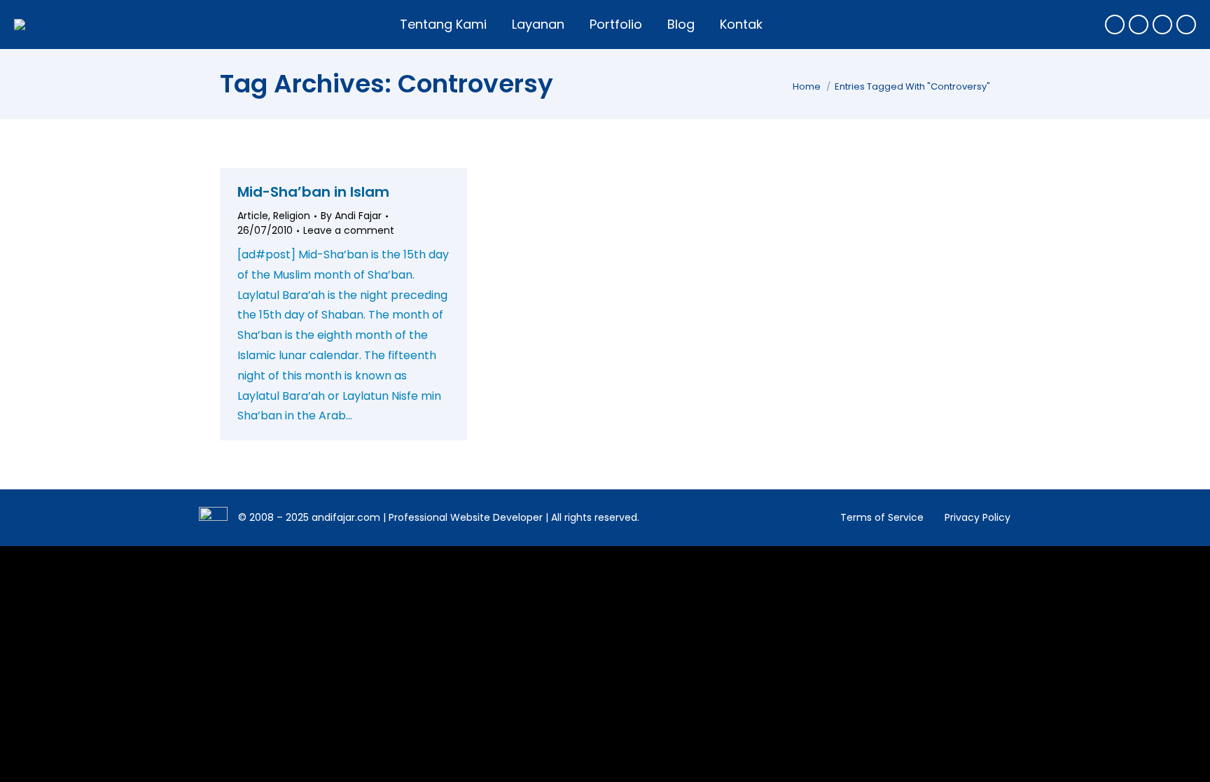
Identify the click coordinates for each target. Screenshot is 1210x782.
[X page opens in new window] (1138, 24)
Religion (291, 216)
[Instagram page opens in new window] (1162, 24)
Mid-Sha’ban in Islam (313, 192)
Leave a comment (348, 230)
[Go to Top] (1189, 761)
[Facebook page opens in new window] (1115, 24)
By (351, 216)
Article (252, 216)
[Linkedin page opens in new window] (1186, 24)
